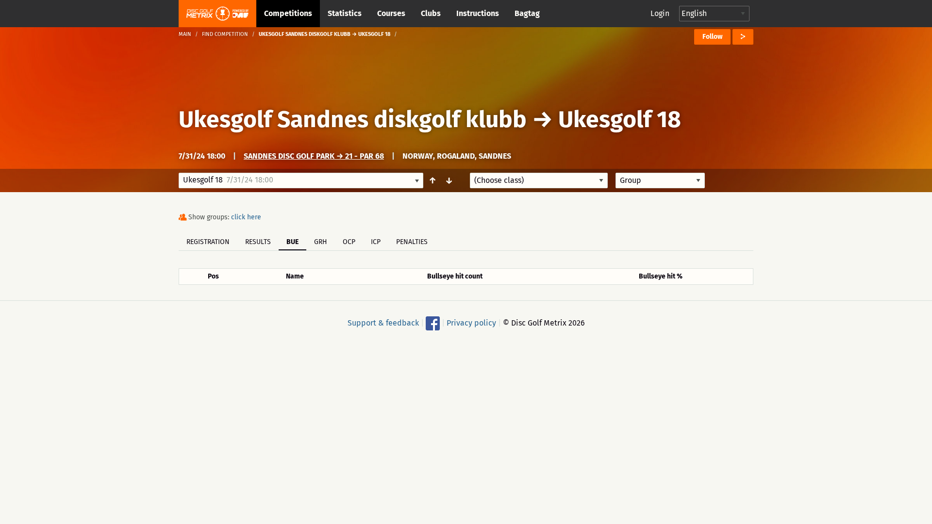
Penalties (412, 242)
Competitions (288, 13)
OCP (349, 242)
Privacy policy (471, 323)
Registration (208, 242)
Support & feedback (383, 323)
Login (659, 13)
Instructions (477, 13)
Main (185, 34)
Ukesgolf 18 (619, 119)
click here (246, 217)
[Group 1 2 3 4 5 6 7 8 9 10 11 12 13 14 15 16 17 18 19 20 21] (660, 180)
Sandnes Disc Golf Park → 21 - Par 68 (314, 156)
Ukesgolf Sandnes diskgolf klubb (353, 119)
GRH (320, 242)
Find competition (225, 34)
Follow (712, 37)
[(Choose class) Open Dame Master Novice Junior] (539, 180)
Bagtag (527, 13)
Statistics (345, 13)
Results (258, 242)
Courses (391, 13)
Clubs (431, 13)
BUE (292, 242)
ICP (376, 242)
